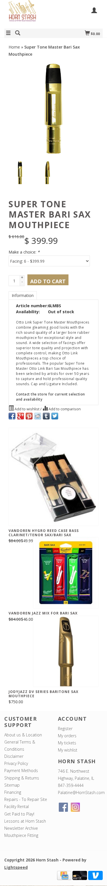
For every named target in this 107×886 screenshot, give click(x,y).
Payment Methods (21, 770)
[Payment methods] (64, 874)
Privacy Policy (16, 763)
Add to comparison (64, 409)
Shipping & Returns (21, 778)
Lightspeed (16, 867)
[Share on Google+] (20, 416)
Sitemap (12, 785)
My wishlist (67, 750)
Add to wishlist (27, 409)
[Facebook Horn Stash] (63, 807)
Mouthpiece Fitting (21, 835)
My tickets (67, 743)
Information (23, 295)
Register (65, 728)
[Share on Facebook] (12, 416)
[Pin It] (29, 416)
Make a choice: (24, 252)
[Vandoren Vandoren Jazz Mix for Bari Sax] (65, 572)
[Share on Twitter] (54, 416)
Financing (12, 792)
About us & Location (23, 735)
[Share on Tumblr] (46, 416)
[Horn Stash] (29, 14)
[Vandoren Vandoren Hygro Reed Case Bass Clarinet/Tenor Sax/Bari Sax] (53, 477)
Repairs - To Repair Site (25, 799)
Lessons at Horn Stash (25, 821)
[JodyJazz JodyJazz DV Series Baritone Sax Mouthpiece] (65, 651)
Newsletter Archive (21, 828)
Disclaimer (13, 756)
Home (14, 47)
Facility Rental (16, 806)
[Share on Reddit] (37, 416)
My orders (67, 735)
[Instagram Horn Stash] (75, 807)
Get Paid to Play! (19, 814)
